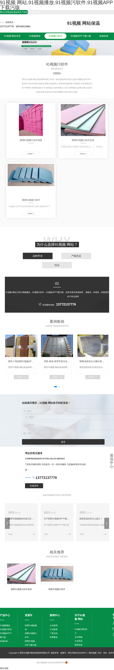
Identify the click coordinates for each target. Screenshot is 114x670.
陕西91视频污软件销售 (31, 140)
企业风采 (78, 641)
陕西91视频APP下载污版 (30, 643)
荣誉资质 (78, 645)
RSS (100, 653)
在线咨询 (34, 485)
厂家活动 (54, 633)
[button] (55, 386)
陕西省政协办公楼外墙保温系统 (93, 361)
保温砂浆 (4, 641)
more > (31, 153)
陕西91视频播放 (31, 627)
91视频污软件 (6, 629)
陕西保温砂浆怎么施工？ (91, 518)
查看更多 (57, 73)
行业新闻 (54, 629)
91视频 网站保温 (83, 23)
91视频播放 (5, 625)
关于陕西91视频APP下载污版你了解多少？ (57, 518)
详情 (10, 534)
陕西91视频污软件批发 (83, 140)
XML (105, 653)
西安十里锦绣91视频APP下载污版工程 (21, 361)
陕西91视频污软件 (31, 200)
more (19, 377)
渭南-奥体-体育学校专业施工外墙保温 (57, 361)
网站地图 (92, 653)
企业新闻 (54, 625)
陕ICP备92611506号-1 (78, 653)
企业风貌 (78, 637)
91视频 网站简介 (81, 631)
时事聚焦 (54, 637)
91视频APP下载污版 (6, 635)
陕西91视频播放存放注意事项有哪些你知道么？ (21, 518)
